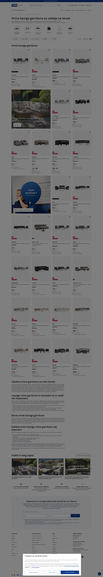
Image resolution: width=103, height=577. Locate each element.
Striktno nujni (52, 572)
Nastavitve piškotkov (33, 572)
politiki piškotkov (36, 567)
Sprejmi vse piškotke (70, 572)
